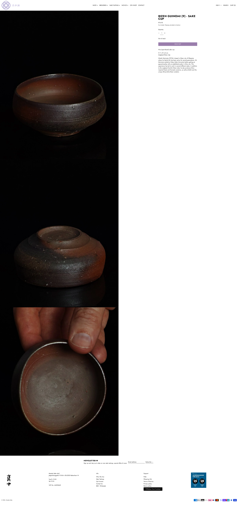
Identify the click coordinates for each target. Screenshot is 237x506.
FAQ (145, 477)
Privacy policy (148, 484)
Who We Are (100, 477)
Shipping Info (148, 479)
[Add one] (164, 33)
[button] (225, 5)
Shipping (167, 25)
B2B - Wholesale (101, 486)
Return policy (147, 486)
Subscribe (148, 462)
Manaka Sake (9, 500)
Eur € (218, 5)
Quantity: (161, 30)
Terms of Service (148, 481)
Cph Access (99, 481)
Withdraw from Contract (153, 489)
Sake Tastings (100, 479)
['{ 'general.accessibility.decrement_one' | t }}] (159, 33)
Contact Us (99, 484)
